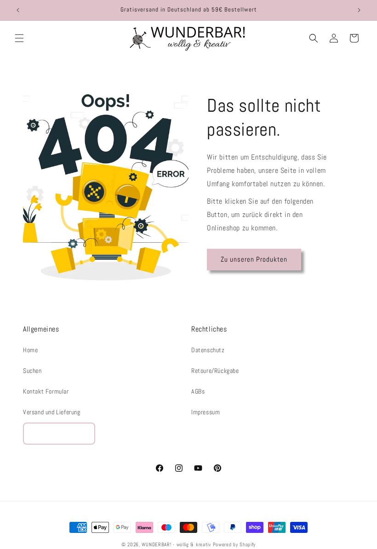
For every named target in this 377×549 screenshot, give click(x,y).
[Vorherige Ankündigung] (18, 10)
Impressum (205, 412)
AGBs (198, 391)
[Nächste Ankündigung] (359, 10)
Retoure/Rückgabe (215, 370)
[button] (19, 38)
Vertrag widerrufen (59, 433)
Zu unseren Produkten (254, 259)
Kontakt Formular (46, 391)
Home (30, 350)
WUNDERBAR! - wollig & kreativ (176, 544)
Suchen (32, 370)
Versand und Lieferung (51, 412)
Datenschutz (208, 350)
